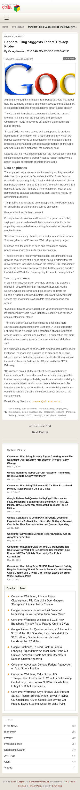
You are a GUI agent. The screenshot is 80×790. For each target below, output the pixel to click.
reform (21, 415)
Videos (8, 767)
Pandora (70, 412)
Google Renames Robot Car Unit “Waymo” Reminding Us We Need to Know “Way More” (38, 474)
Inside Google (17, 782)
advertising (14, 408)
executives (14, 412)
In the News (18, 27)
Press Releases (13, 744)
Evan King (57, 786)
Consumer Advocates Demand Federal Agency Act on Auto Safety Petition (39, 535)
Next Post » (40, 432)
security (38, 415)
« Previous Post (40, 426)
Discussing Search (14, 750)
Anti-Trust (9, 756)
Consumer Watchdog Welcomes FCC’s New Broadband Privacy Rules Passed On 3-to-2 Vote (39, 487)
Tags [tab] (22, 588)
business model (29, 408)
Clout (7, 762)
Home (5, 27)
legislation (49, 412)
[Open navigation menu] (6, 18)
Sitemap (22, 786)
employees (61, 408)
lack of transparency (32, 412)
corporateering (46, 408)
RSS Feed (70, 782)
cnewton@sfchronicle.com (46, 401)
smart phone (50, 415)
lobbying (60, 412)
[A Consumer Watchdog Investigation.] (13, 8)
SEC (29, 415)
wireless (62, 415)
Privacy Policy (35, 786)
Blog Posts (10, 732)
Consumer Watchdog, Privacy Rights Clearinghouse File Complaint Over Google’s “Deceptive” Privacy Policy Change (40, 459)
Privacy (12, 415)
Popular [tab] (11, 588)
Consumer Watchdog (39, 782)
